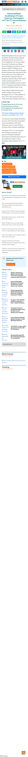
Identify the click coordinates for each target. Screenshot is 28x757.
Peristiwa (17, 4)
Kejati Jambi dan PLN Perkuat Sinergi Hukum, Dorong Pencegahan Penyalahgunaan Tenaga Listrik (14, 197)
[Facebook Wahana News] (5, 51)
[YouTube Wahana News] (19, 51)
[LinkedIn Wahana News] (15, 51)
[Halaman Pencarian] (25, 2)
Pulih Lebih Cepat (7, 172)
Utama (4, 4)
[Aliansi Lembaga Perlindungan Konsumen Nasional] (14, 361)
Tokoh (22, 4)
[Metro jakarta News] (11, 1)
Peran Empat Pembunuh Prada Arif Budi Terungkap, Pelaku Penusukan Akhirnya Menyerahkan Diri (12, 205)
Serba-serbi (10, 4)
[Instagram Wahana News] (8, 51)
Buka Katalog (10, 264)
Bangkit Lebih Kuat (7, 164)
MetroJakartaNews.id (8, 56)
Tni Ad (14, 172)
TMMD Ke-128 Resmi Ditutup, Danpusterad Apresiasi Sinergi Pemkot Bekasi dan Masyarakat (13, 250)
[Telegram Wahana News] (22, 51)
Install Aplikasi (17, 186)
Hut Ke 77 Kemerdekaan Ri (9, 169)
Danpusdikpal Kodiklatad (9, 166)
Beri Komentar (15, 177)
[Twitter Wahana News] (12, 51)
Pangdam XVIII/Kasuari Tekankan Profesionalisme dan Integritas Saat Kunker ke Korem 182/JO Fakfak (13, 242)
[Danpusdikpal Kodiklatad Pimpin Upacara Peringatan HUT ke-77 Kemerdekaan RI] (14, 36)
